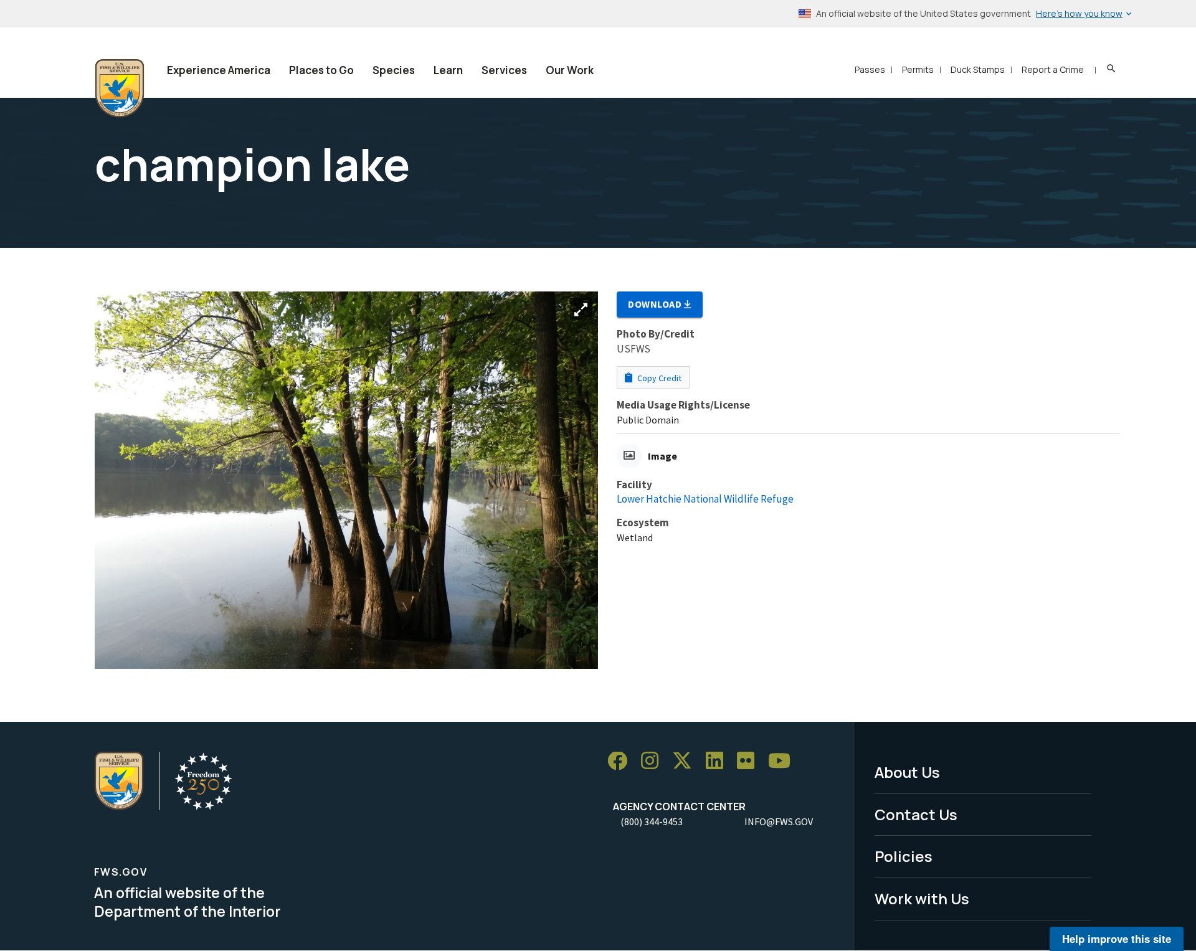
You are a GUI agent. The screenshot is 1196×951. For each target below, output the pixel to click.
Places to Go (321, 70)
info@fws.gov (778, 821)
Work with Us (922, 898)
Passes (870, 69)
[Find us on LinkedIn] (719, 761)
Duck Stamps (978, 69)
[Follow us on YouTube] (783, 761)
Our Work (570, 70)
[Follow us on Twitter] (686, 761)
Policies (904, 856)
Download (656, 304)
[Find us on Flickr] (750, 761)
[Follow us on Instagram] (654, 761)
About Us (907, 772)
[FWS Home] (120, 88)
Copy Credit (658, 378)
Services (504, 70)
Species (394, 70)
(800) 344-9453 (651, 821)
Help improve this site (1116, 938)
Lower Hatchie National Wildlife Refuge (705, 499)
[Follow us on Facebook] (621, 761)
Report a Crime (1053, 69)
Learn (448, 70)
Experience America (218, 70)
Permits (918, 69)
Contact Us (916, 814)
